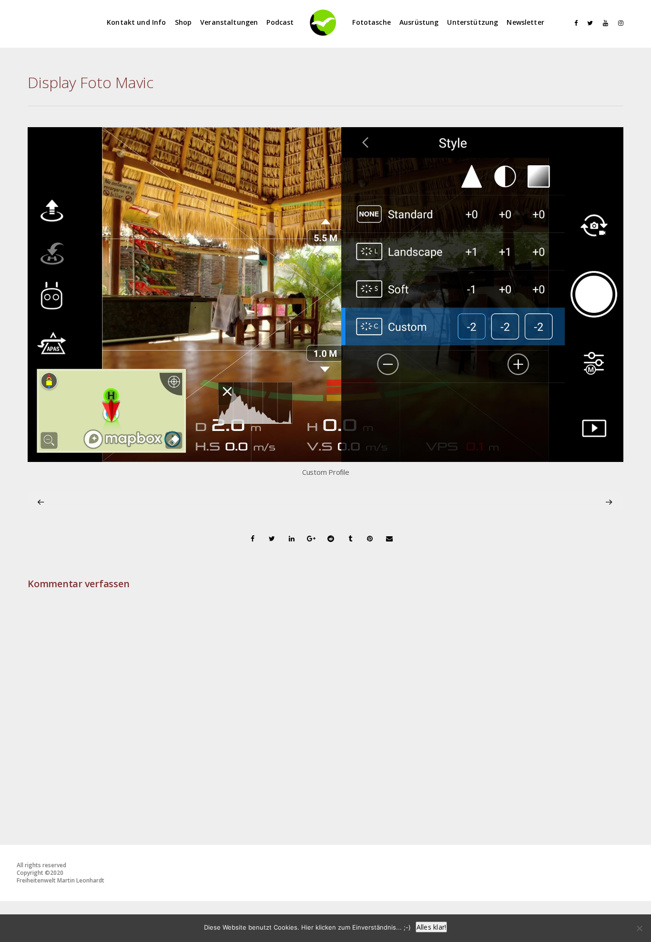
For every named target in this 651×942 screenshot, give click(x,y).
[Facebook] (573, 23)
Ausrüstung (419, 22)
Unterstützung (472, 22)
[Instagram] (618, 23)
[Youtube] (603, 23)
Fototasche (371, 22)
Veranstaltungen (229, 22)
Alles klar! (432, 927)
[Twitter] (588, 23)
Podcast (280, 22)
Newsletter (525, 22)
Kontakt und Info (136, 22)
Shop (183, 22)
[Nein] (639, 928)
